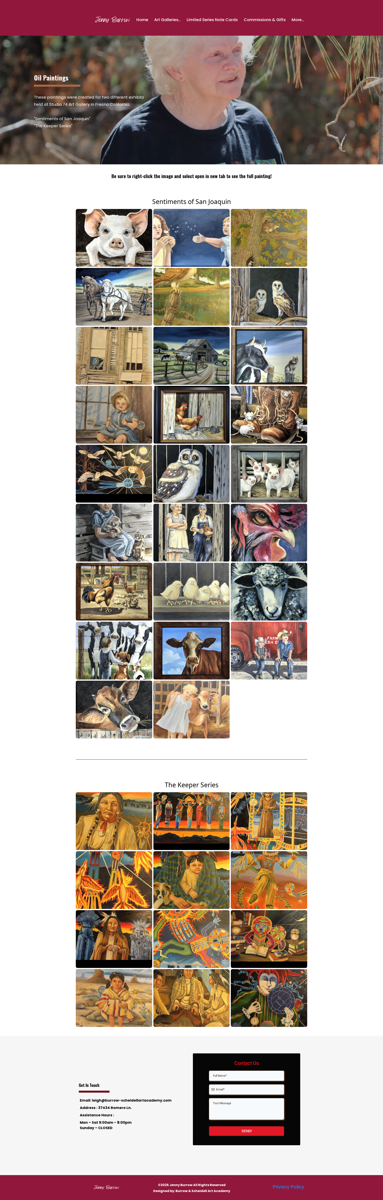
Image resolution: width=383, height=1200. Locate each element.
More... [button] (298, 20)
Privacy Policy (288, 1187)
